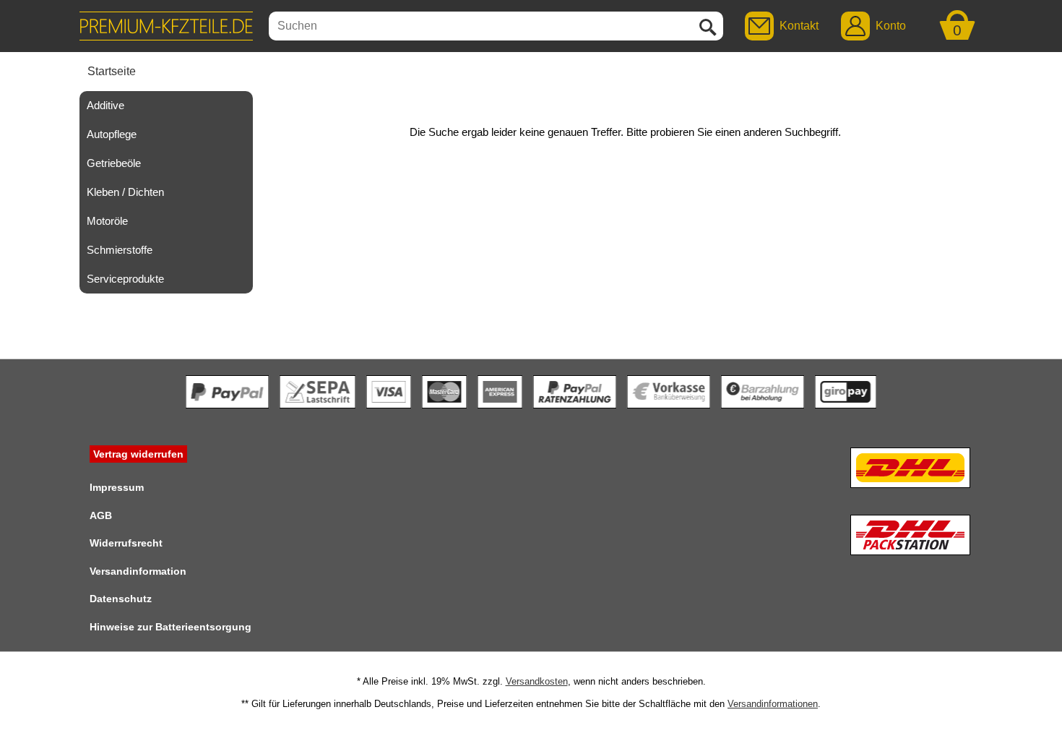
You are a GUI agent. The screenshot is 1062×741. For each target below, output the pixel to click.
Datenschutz (121, 598)
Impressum (117, 487)
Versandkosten (537, 681)
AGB (101, 515)
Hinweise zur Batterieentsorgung (170, 627)
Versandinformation (138, 571)
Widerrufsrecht (126, 543)
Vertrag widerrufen (138, 454)
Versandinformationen (773, 703)
